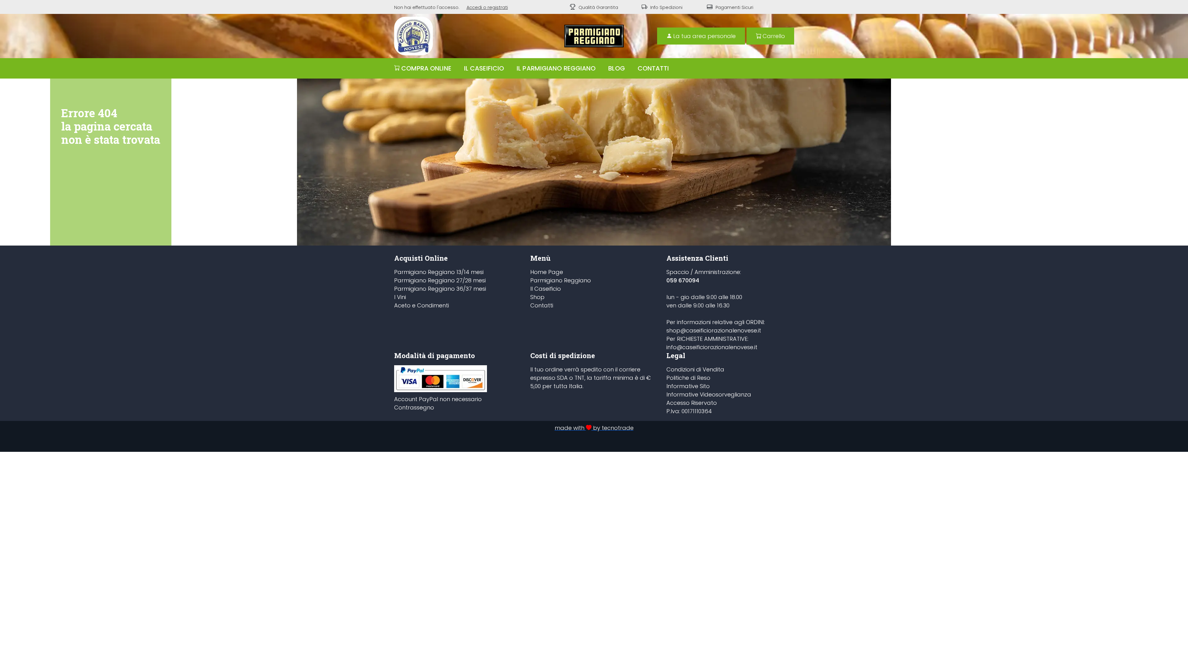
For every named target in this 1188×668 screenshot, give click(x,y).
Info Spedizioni (666, 7)
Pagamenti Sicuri (734, 7)
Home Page (546, 272)
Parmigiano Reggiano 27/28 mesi (440, 280)
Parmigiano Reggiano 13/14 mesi (439, 272)
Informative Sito (688, 386)
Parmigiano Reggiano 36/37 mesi (440, 289)
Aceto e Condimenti (421, 305)
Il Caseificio (545, 289)
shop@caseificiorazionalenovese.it (713, 330)
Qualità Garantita (598, 7)
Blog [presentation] (616, 68)
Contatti (541, 305)
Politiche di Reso (688, 378)
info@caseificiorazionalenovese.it (711, 347)
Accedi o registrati (487, 7)
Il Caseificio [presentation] (484, 68)
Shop (537, 297)
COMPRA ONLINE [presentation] (426, 68)
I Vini (400, 297)
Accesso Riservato (691, 403)
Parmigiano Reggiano (560, 280)
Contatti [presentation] (653, 68)
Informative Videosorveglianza (708, 394)
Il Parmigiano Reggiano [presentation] (556, 68)
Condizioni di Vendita (695, 369)
